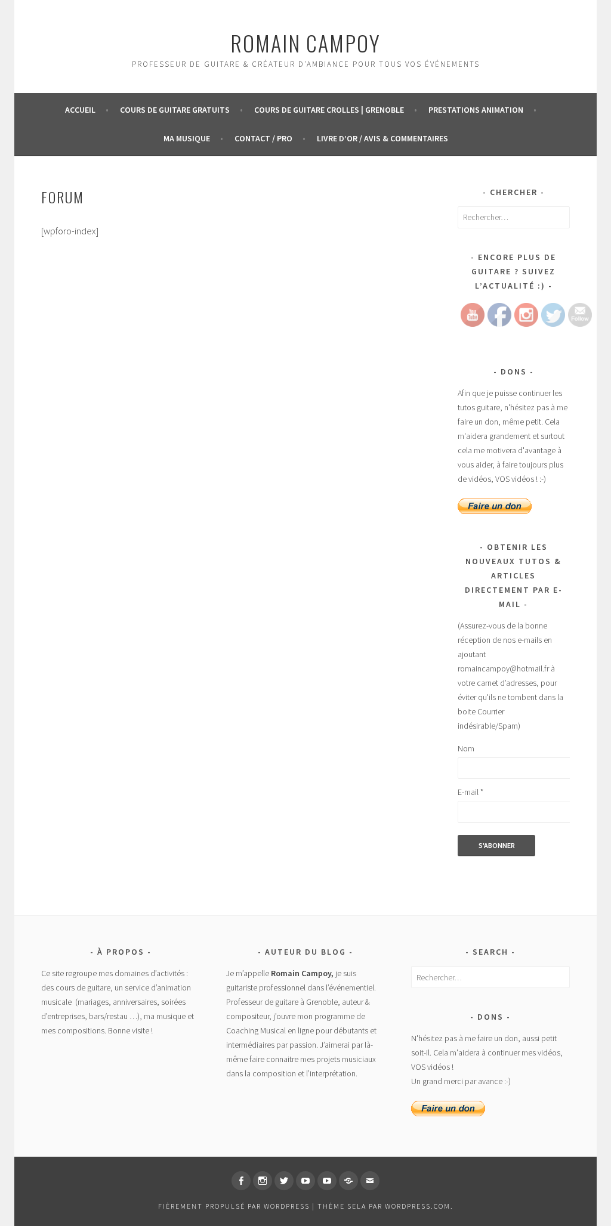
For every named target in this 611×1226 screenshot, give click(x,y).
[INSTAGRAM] (262, 1180)
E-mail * (470, 792)
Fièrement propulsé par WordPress (234, 1206)
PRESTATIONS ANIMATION (475, 109)
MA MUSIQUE (186, 138)
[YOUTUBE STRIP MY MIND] (327, 1180)
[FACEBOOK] (241, 1180)
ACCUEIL (80, 109)
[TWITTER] (284, 1180)
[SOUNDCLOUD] (348, 1180)
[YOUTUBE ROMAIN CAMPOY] (305, 1180)
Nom (466, 748)
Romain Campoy (305, 42)
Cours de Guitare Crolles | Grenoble (329, 109)
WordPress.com (417, 1206)
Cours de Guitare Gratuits (175, 109)
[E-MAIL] (369, 1180)
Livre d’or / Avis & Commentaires (382, 138)
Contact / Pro (263, 138)
